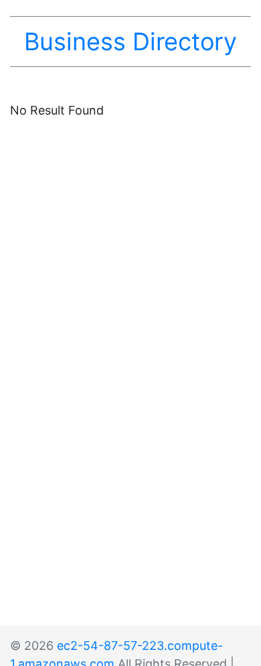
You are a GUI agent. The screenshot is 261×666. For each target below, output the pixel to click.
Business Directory (130, 41)
